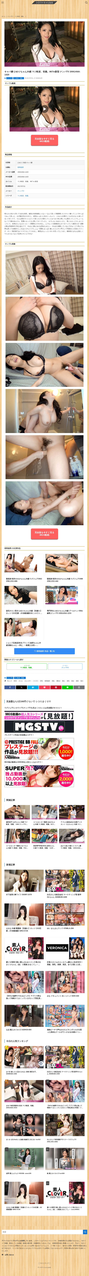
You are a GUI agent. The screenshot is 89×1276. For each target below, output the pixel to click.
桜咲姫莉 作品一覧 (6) (45, 651)
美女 (72, 681)
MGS (15, 681)
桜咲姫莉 (21, 167)
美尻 (77, 681)
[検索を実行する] (85, 1232)
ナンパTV (9, 78)
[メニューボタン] (2, 2)
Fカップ (9, 681)
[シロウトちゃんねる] (44, 2)
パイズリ (35, 681)
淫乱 (53, 681)
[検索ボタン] (86, 2)
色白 (82, 681)
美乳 (68, 681)
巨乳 (41, 681)
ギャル (21, 681)
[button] (10, 687)
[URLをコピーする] (79, 687)
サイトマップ (44, 1263)
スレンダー (28, 681)
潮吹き (58, 681)
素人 (63, 681)
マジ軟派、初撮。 (18, 78)
